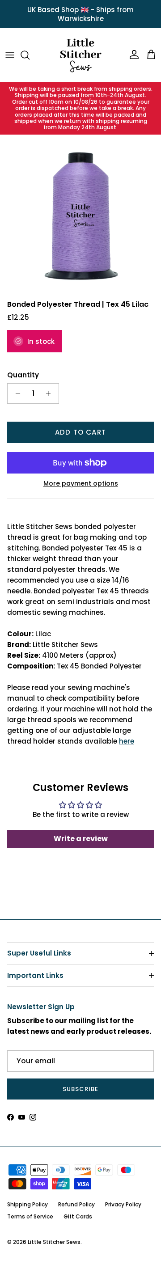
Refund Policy (76, 1204)
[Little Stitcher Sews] (80, 55)
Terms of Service (30, 1216)
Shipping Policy (27, 1204)
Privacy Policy (123, 1204)
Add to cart (80, 432)
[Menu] (10, 55)
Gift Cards (78, 1216)
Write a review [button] (81, 838)
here (126, 741)
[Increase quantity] (51, 393)
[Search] (29, 55)
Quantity (23, 375)
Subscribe (80, 1089)
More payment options (80, 483)
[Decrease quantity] (15, 393)
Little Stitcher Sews (54, 1242)
